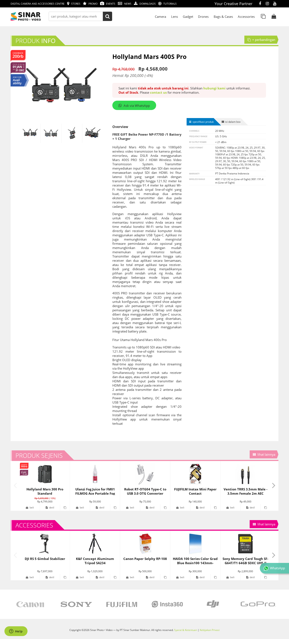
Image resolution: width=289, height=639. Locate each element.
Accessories (246, 16)
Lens (174, 16)
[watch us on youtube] (274, 4)
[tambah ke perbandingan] (65, 507)
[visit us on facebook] (260, 4)
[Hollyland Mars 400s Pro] (30, 133)
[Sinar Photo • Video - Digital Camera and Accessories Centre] (32, 16)
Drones (203, 16)
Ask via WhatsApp (137, 105)
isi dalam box (233, 121)
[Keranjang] (273, 16)
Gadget (188, 16)
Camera (160, 16)
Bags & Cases (223, 16)
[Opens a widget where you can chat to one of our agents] (16, 631)
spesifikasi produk (203, 121)
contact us (158, 92)
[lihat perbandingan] (263, 16)
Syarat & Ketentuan (185, 630)
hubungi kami (214, 88)
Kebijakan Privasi (210, 630)
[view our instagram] (267, 4)
